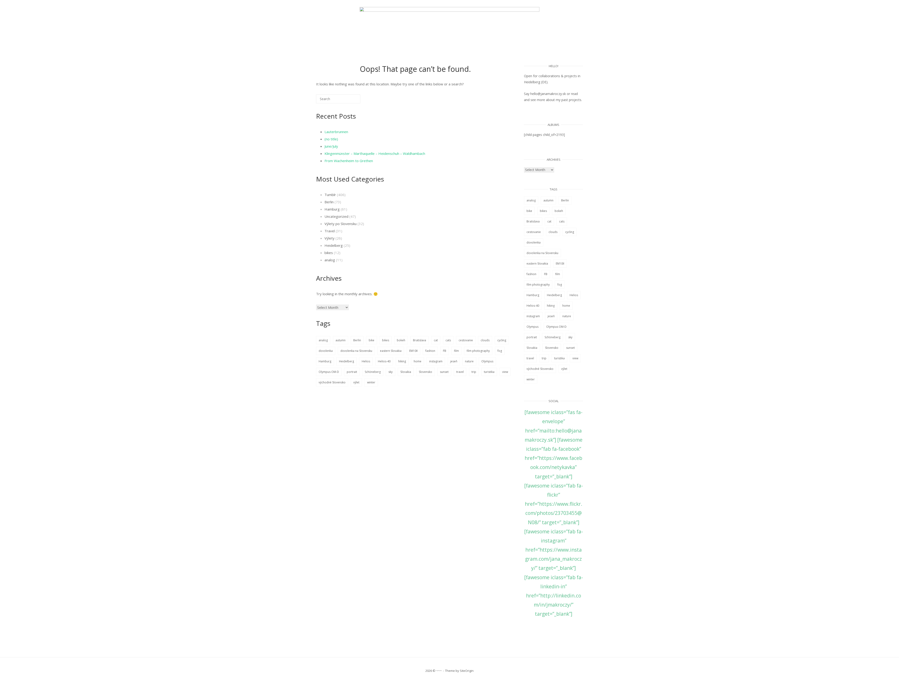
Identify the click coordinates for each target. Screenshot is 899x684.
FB (444, 351)
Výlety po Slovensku (340, 223)
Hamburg (332, 209)
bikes (328, 252)
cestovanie (466, 340)
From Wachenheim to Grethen (348, 160)
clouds (485, 340)
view (505, 372)
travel (460, 372)
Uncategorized (336, 216)
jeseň (453, 361)
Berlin (329, 202)
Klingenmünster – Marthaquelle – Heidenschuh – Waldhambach (374, 153)
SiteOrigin (467, 671)
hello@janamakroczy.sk (548, 93)
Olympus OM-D (329, 372)
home (417, 361)
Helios (366, 361)
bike (371, 340)
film (456, 351)
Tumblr (330, 194)
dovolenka (326, 351)
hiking (402, 361)
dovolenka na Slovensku (356, 351)
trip (474, 372)
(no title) (331, 139)
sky (390, 372)
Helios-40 (384, 361)
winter (371, 382)
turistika (489, 372)
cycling (501, 340)
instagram (435, 361)
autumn (340, 340)
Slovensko (425, 372)
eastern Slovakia (391, 351)
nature (469, 361)
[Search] (349, 101)
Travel (329, 231)
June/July (331, 146)
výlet (356, 382)
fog (499, 351)
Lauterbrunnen (336, 131)
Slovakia (405, 372)
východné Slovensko (332, 382)
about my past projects (563, 100)
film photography (478, 351)
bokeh (401, 340)
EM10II (413, 351)
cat (436, 340)
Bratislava (419, 340)
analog (329, 260)
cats (448, 340)
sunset (444, 372)
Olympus (487, 361)
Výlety (329, 238)
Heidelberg (333, 245)
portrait (352, 372)
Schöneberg (373, 372)
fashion (430, 351)
